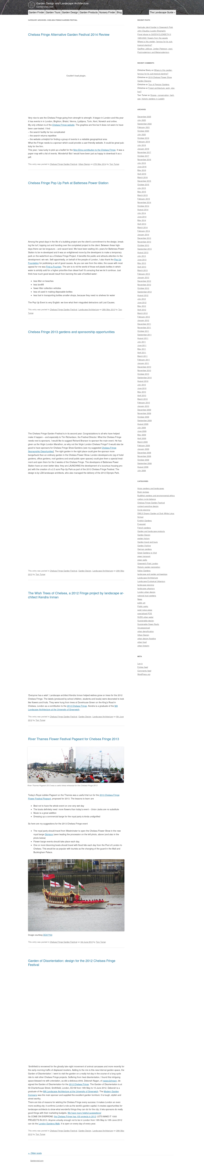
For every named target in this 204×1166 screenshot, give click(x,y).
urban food (142, 642)
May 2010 (141, 391)
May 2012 (141, 306)
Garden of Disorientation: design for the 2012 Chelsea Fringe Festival (71, 962)
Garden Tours (53, 12)
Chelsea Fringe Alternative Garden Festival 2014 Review (68, 34)
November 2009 (144, 413)
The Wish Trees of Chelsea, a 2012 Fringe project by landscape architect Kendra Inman (76, 595)
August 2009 (142, 424)
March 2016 (142, 177)
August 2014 (142, 209)
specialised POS (144, 613)
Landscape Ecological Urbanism (151, 581)
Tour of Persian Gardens (158, 84)
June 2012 (141, 302)
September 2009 (144, 420)
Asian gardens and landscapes (150, 488)
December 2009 (144, 409)
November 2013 (144, 241)
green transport (143, 556)
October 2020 (143, 130)
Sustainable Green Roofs (148, 624)
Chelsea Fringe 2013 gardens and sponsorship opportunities (71, 331)
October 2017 (143, 155)
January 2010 (143, 406)
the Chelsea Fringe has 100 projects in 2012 (75, 1116)
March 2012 (142, 313)
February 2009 (143, 445)
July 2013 (141, 256)
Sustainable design (145, 620)
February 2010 (143, 402)
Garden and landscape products (151, 531)
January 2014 (143, 234)
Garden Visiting (144, 545)
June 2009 (141, 431)
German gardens (144, 549)
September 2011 (144, 334)
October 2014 (143, 206)
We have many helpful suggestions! (84, 1112)
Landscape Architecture (88, 309)
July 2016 (141, 163)
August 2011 (142, 338)
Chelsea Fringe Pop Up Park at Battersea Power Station (68, 182)
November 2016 (144, 159)
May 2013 (141, 263)
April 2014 (141, 223)
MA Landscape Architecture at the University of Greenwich (70, 1091)
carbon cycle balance (146, 499)
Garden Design (70, 12)
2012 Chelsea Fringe (77, 705)
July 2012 (141, 298)
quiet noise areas (144, 609)
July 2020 (141, 134)
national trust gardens (146, 595)
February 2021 (143, 127)
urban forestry (143, 645)
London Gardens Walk (49, 1123)
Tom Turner (114, 164)
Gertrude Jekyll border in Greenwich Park (155, 27)
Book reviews (143, 492)
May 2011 (141, 349)
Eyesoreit (141, 524)
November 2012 (144, 284)
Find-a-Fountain (53, 266)
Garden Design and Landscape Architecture (62, 3)
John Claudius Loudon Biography (151, 30)
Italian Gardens (144, 570)
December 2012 (144, 281)
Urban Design (84, 164)
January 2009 (143, 449)
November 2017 (144, 152)
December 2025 (144, 116)
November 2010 (144, 370)
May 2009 (141, 434)
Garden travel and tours (147, 542)
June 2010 (141, 388)
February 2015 (143, 198)
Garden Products (89, 12)
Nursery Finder (107, 12)
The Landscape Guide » (162, 12)
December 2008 (144, 452)
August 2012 (142, 295)
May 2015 (141, 191)
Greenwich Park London (147, 563)
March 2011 (142, 356)
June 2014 (141, 216)
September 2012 (144, 291)
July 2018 (141, 145)
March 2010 (142, 399)
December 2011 (144, 323)
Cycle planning (143, 509)
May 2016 (141, 170)
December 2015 (144, 180)
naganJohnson (110, 1080)
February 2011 (143, 359)
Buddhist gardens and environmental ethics (156, 495)
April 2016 (141, 173)
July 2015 (141, 188)
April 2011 (141, 352)
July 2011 (141, 341)
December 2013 (144, 238)
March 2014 (142, 227)
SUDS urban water (145, 617)
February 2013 (143, 273)
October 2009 (143, 416)
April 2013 (141, 266)
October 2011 (143, 331)
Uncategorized (143, 627)
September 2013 (144, 248)
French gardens (144, 527)
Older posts (35, 1153)
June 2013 (141, 259)
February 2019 (143, 141)
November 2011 (144, 327)
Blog (119, 12)
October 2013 (143, 245)
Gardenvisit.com (36, 1160)
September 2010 (144, 377)
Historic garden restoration (148, 567)
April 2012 (141, 309)
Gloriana (49, 834)
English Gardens (144, 520)
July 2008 (141, 470)
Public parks (142, 606)
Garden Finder (36, 12)
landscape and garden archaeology (152, 574)
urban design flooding (146, 638)
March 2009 (142, 441)
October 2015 (143, 184)
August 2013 (142, 252)
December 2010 (144, 366)
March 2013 (142, 270)
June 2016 (141, 166)
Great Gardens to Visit (147, 552)
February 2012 (143, 316)
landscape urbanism (146, 588)
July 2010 (141, 384)
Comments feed (144, 670)
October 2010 (143, 374)
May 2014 (141, 220)
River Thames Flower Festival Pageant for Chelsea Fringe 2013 (73, 738)
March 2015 (142, 195)
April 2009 (141, 438)
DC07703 (47, 934)
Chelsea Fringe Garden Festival (63, 164)
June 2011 (141, 345)
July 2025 (141, 120)
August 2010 (142, 381)
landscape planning (145, 584)
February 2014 (143, 231)
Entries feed (142, 667)
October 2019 (143, 138)
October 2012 (143, 288)
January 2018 (143, 148)
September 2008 (144, 463)
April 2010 (141, 395)
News (139, 599)
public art (141, 602)
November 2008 (144, 456)
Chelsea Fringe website (63, 124)
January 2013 (143, 277)
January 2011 (143, 363)
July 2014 (141, 213)
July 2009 (141, 427)
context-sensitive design (147, 506)
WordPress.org (143, 674)
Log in (140, 663)
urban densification (145, 631)
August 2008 (142, 466)
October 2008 (143, 459)
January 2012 (143, 320)
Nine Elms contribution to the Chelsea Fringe (94, 149)
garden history (143, 538)
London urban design (146, 592)
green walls (142, 559)
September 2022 (144, 123)
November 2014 (144, 202)
